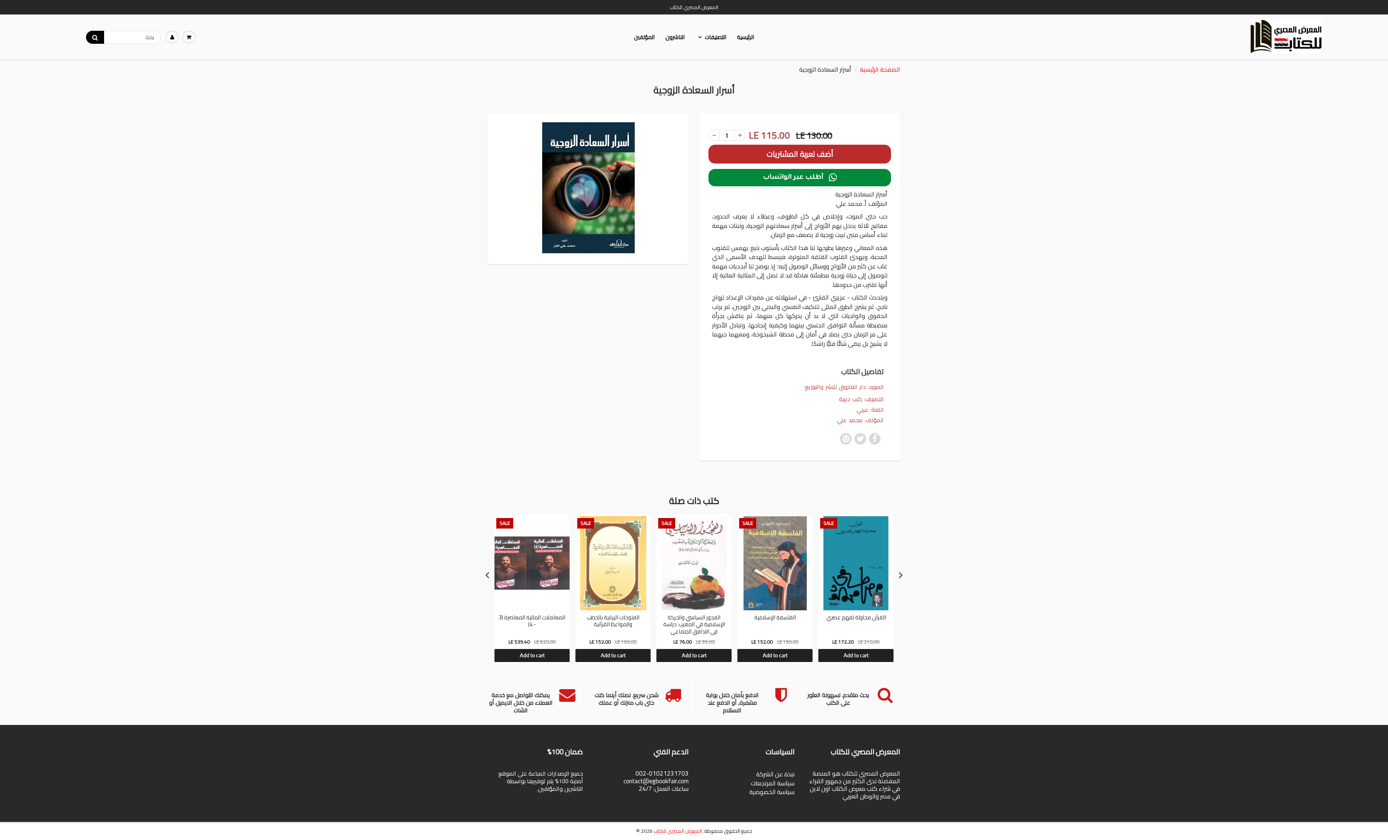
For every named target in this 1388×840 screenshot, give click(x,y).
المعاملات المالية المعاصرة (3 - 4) (532, 622)
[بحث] (95, 37)
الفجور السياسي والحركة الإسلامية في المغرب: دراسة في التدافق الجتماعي (694, 624)
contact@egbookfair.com (656, 781)
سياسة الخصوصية (771, 792)
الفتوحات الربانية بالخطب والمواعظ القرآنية (613, 622)
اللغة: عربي (870, 409)
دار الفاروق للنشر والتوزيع (835, 386)
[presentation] (488, 575)
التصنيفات (715, 37)
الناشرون (675, 37)
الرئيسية (745, 37)
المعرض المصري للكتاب (678, 831)
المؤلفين (644, 37)
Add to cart (532, 655)
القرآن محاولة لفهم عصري (856, 618)
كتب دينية (850, 399)
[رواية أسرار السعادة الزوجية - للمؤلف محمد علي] (588, 188)
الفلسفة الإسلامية (775, 618)
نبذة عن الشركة (775, 774)
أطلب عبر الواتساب (800, 177)
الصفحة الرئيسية (880, 69)
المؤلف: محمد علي (860, 420)
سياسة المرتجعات (772, 783)
